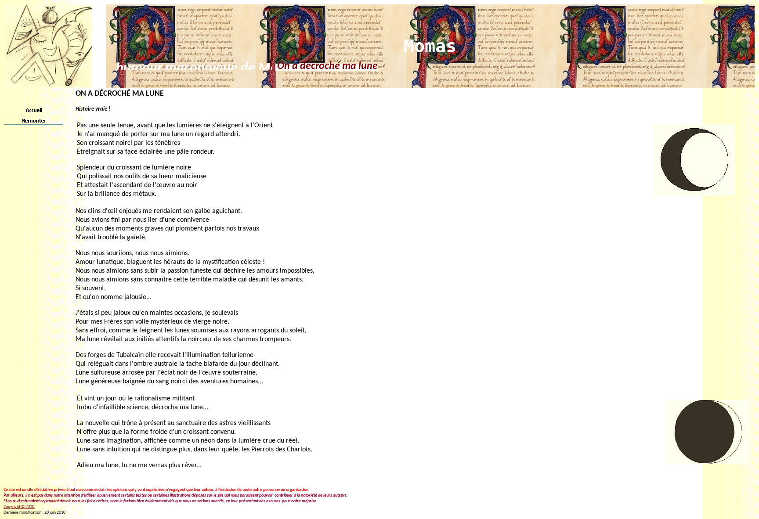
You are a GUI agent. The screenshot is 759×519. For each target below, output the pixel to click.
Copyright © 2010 (19, 507)
